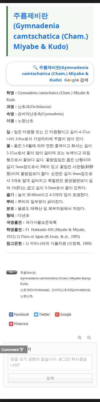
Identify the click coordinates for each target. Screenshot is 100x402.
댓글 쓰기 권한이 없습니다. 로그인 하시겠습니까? (48, 361)
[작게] (89, 337)
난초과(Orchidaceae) (34, 107)
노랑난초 (26, 296)
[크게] (79, 337)
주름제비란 (28, 272)
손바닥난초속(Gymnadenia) (41, 114)
